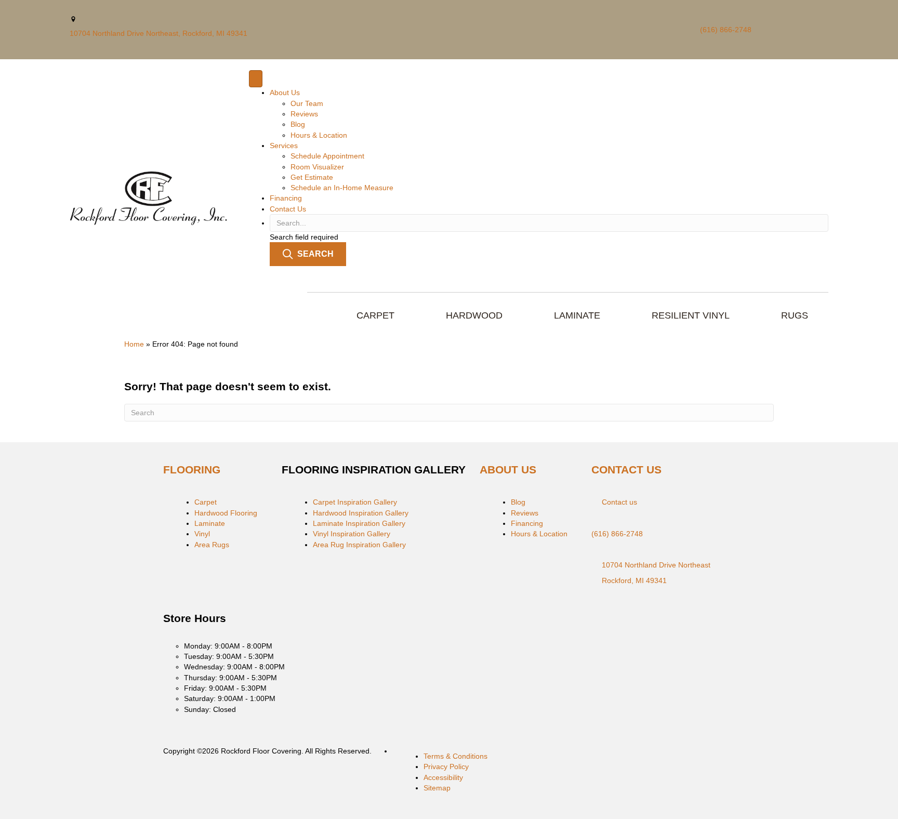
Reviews (304, 114)
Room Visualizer (317, 167)
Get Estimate (311, 177)
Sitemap (437, 788)
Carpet (205, 502)
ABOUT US (508, 469)
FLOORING (191, 469)
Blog (297, 124)
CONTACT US (626, 469)
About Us (285, 92)
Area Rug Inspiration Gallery (359, 544)
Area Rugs (211, 544)
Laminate (209, 523)
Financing (286, 198)
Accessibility (443, 777)
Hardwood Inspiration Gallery (360, 513)
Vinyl (202, 534)
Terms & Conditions (455, 756)
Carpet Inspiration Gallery (355, 502)
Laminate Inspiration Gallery (359, 523)
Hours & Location (318, 135)
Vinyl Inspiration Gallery (351, 534)
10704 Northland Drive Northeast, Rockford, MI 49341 (158, 33)
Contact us (619, 502)
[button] (308, 254)
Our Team (306, 103)
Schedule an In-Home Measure (341, 187)
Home (134, 344)
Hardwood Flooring (225, 513)
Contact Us (288, 209)
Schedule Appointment (327, 156)
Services (284, 145)
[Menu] (255, 78)
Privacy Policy (446, 766)
